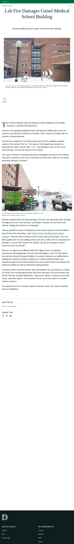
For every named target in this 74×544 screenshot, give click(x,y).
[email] (10, 315)
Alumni (40, 541)
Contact (4, 530)
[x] (7, 316)
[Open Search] (68, 6)
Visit (3, 534)
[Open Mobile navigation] (71, 5)
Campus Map (6, 538)
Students (41, 534)
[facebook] (3, 316)
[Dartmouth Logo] (5, 1)
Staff (39, 538)
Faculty (40, 530)
